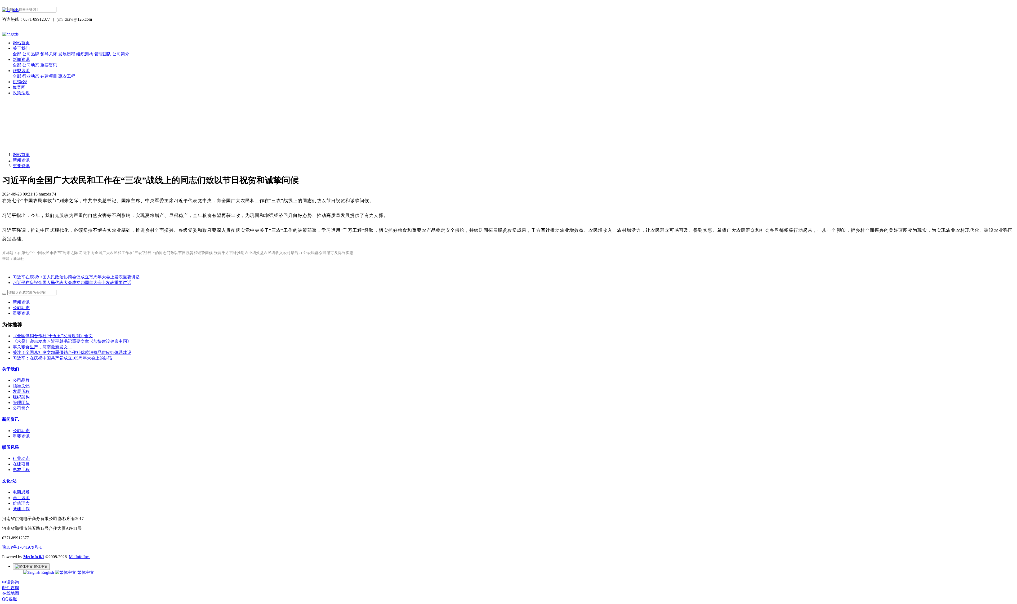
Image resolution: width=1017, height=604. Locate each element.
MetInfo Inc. (79, 556)
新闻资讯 (21, 160)
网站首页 (21, 43)
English (47, 572)
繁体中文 (85, 572)
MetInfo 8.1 (33, 556)
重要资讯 (21, 165)
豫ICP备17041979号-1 (22, 547)
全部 (17, 54)
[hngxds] (508, 9)
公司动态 (21, 307)
